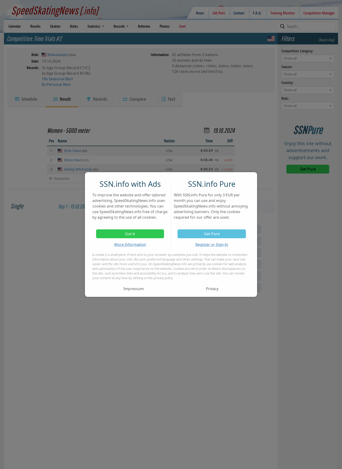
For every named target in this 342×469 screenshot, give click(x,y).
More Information (130, 244)
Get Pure (212, 233)
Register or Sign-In (211, 244)
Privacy (212, 288)
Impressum (134, 288)
